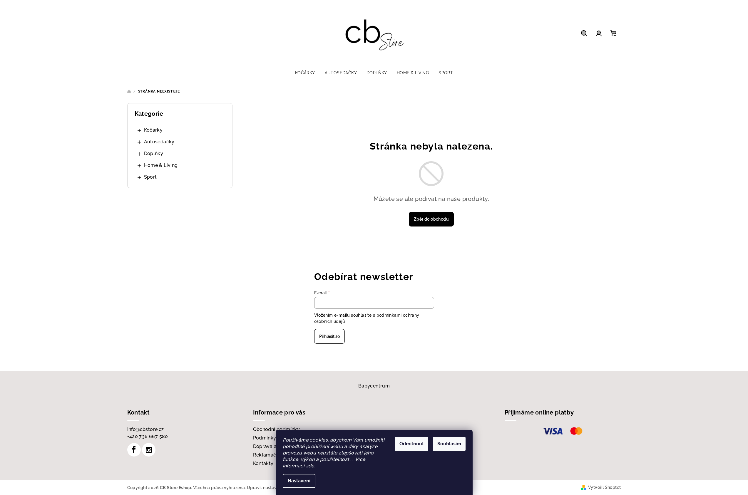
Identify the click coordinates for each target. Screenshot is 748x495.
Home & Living (161, 165)
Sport (150, 177)
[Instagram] (148, 450)
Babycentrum (374, 386)
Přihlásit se (329, 336)
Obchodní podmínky (276, 429)
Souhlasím (449, 444)
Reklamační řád (271, 455)
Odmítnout (411, 444)
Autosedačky (159, 142)
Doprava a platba (273, 446)
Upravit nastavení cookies (273, 487)
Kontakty (263, 463)
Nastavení (299, 481)
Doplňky (153, 153)
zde (310, 466)
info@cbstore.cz (145, 429)
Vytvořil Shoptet (604, 487)
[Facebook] (134, 450)
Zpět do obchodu (431, 219)
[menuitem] (305, 73)
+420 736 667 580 (147, 436)
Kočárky (153, 130)
